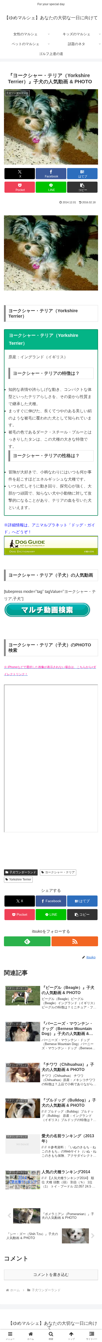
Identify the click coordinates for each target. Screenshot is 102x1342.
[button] (82, 187)
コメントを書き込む (51, 1275)
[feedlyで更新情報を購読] (27, 941)
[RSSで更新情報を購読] (74, 941)
